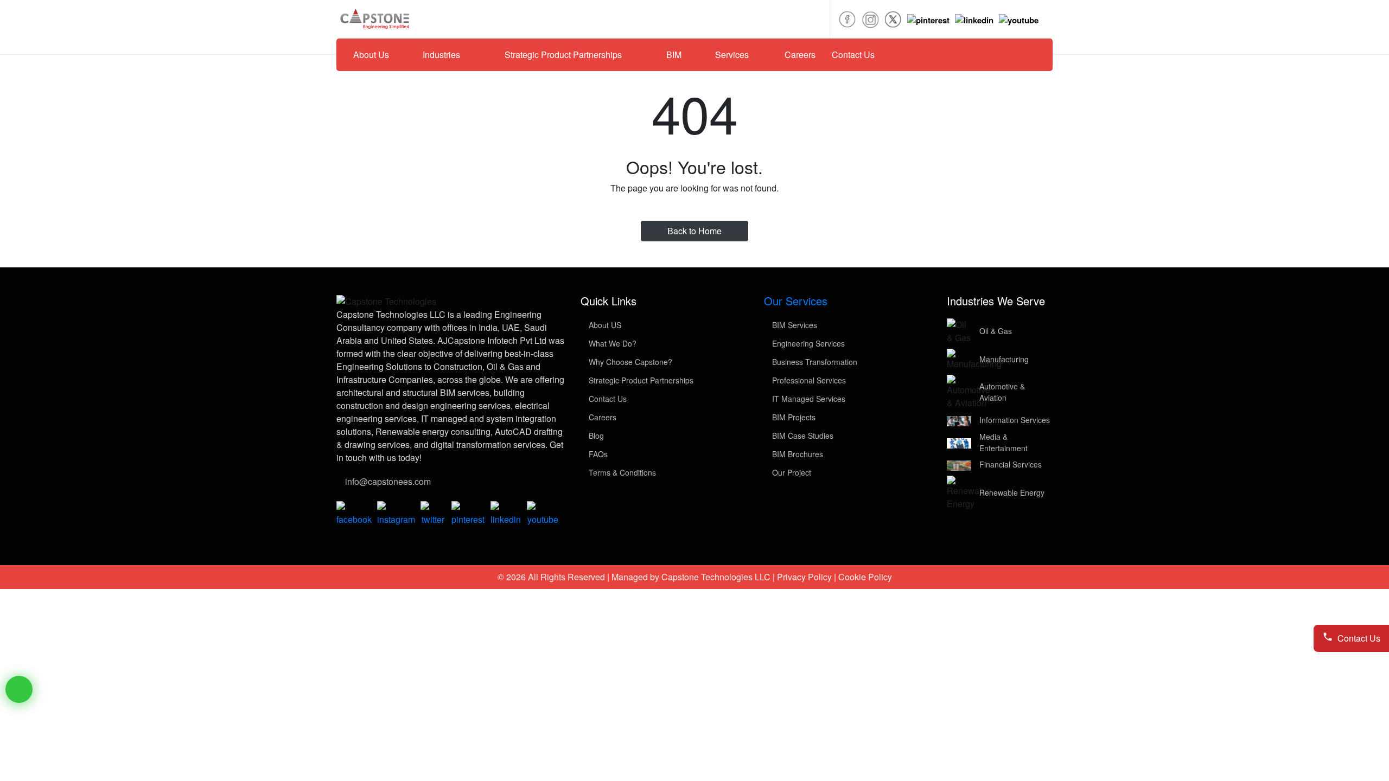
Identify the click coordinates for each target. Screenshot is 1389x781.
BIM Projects (792, 417)
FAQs (597, 454)
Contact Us (853, 54)
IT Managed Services (807, 398)
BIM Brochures (796, 454)
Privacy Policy (804, 577)
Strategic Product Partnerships (640, 380)
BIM (673, 54)
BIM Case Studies (801, 435)
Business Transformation (813, 361)
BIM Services (793, 324)
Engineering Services (807, 343)
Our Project (790, 472)
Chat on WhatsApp (19, 689)
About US (604, 324)
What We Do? (611, 343)
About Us (371, 54)
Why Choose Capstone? (629, 361)
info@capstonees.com (388, 481)
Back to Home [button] (694, 231)
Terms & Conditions (621, 472)
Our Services (795, 301)
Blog (595, 435)
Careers (800, 54)
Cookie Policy (865, 577)
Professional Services (808, 380)
